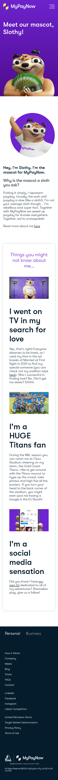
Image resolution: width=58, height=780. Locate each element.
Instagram (10, 703)
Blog (7, 669)
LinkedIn (9, 693)
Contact (9, 685)
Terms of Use (12, 733)
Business (33, 633)
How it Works (12, 653)
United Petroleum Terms (18, 717)
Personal (12, 633)
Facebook (10, 698)
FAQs (8, 679)
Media (8, 663)
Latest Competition (16, 709)
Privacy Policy (13, 727)
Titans (8, 674)
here (37, 226)
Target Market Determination (21, 722)
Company (10, 658)
